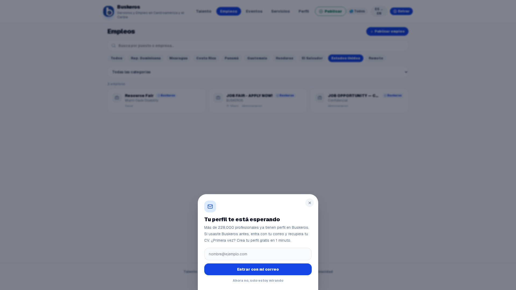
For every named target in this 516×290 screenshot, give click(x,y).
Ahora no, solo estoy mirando (258, 280)
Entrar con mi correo (258, 269)
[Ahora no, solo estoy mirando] (258, 145)
